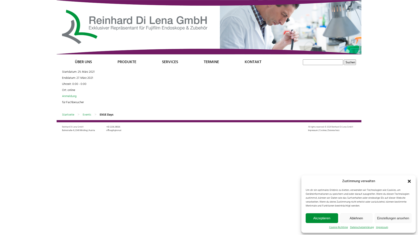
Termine (211, 62)
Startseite (68, 114)
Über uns (83, 62)
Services (170, 62)
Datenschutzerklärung (362, 227)
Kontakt (253, 62)
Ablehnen (356, 218)
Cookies (323, 130)
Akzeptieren (321, 218)
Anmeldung (69, 96)
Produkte (127, 62)
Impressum (382, 227)
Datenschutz (333, 130)
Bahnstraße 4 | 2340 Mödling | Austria (78, 130)
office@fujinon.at (113, 130)
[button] (409, 181)
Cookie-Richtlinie (338, 227)
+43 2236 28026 (113, 127)
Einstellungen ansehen (393, 218)
